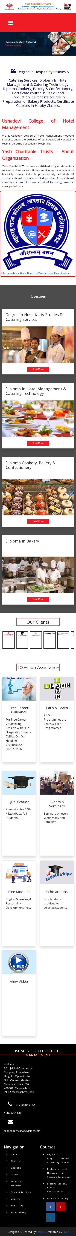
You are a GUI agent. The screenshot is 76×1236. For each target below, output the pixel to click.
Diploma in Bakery (57, 1198)
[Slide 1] (34, 51)
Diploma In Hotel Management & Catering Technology (59, 1173)
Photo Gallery (19, 1212)
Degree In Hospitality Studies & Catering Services (58, 1158)
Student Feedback (21, 1192)
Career (14, 1174)
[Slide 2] (41, 51)
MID (40, 1232)
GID (66, 1232)
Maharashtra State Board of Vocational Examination (36, 273)
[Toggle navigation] (9, 23)
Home (14, 1154)
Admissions (17, 1206)
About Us (16, 1161)
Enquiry (15, 1199)
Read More (38, 369)
